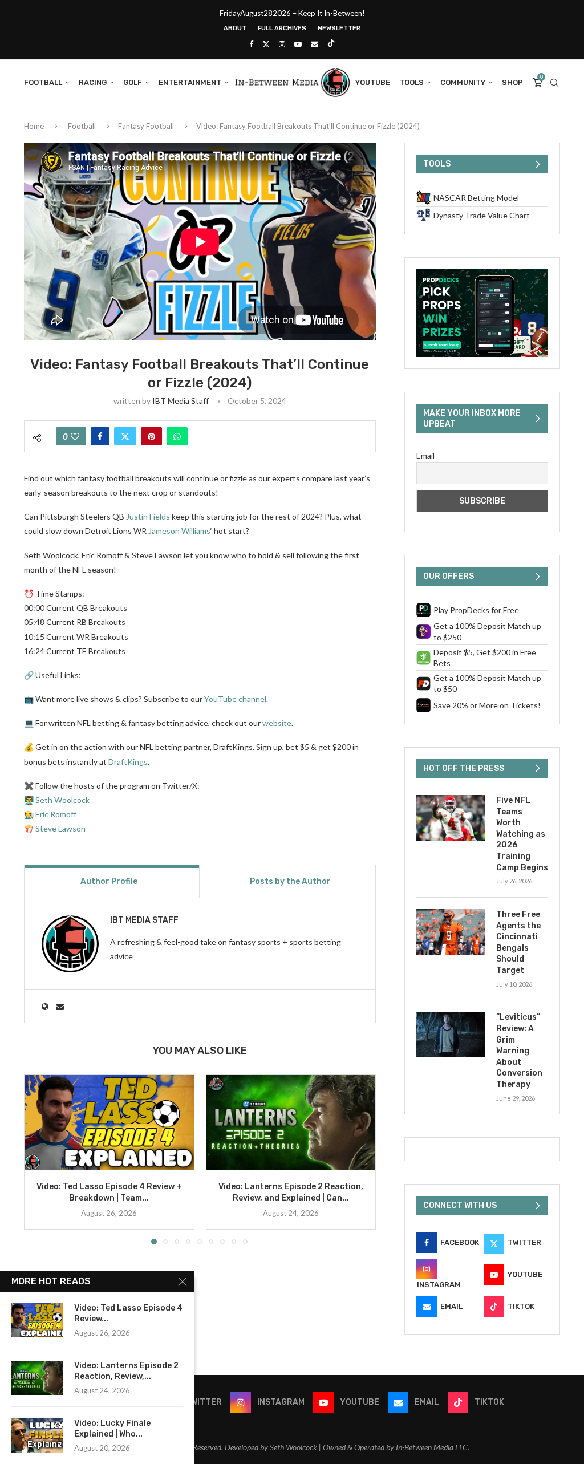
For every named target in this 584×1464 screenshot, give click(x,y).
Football (43, 82)
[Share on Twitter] (125, 436)
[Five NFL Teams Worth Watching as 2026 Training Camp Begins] (450, 818)
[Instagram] (282, 43)
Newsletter (339, 28)
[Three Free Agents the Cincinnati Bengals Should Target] (450, 932)
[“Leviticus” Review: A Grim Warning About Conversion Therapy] (450, 1034)
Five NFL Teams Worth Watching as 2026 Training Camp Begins (522, 834)
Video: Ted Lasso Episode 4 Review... (128, 1313)
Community (462, 82)
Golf (132, 82)
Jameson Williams (179, 531)
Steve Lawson (60, 828)
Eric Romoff (55, 814)
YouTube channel (235, 699)
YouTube (372, 82)
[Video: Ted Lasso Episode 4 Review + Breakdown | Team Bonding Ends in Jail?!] (109, 1122)
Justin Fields (148, 516)
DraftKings (128, 762)
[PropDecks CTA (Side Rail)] (482, 274)
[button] (39, 1159)
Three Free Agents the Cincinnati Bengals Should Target (518, 942)
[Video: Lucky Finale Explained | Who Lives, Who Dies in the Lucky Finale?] (37, 1435)
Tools (411, 82)
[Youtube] (298, 43)
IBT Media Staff (180, 400)
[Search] (554, 83)
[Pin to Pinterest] (151, 436)
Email (425, 455)
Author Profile (108, 881)
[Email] (314, 43)
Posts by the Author (290, 881)
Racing (93, 82)
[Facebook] (251, 43)
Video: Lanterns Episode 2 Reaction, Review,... (126, 1371)
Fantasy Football (146, 126)
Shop (512, 82)
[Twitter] (266, 43)
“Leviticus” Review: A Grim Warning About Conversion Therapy (519, 1050)
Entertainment (190, 82)
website (276, 723)
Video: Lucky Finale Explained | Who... (112, 1428)
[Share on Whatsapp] (177, 436)
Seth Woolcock (62, 800)
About (235, 28)
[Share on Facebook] (100, 436)
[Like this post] (75, 436)
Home (34, 126)
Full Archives (282, 28)
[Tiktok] (331, 43)
